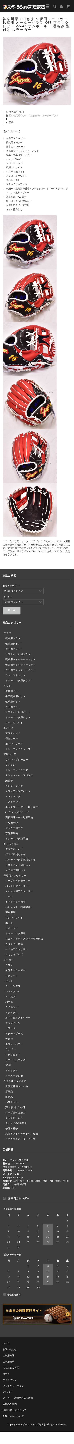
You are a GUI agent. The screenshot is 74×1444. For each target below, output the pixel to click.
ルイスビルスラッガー (18, 1018)
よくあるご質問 (11, 1367)
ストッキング (12, 796)
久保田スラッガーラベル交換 (21, 1133)
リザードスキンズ (15, 1060)
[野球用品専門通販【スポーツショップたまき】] (24, 6)
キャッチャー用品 (15, 902)
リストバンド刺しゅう (18, 865)
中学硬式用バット (15, 696)
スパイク (9, 728)
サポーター (11, 928)
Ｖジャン (10, 765)
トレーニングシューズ (18, 749)
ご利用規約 (8, 1361)
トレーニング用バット (18, 717)
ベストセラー (12, 1102)
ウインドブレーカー (16, 759)
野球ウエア (10, 754)
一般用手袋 (11, 823)
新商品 (9, 1091)
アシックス (11, 1070)
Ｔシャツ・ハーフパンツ (19, 775)
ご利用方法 (8, 1355)
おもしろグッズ (14, 954)
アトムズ (10, 996)
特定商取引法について (14, 1410)
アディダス (11, 1012)
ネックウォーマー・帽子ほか (21, 807)
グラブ (7, 633)
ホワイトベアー (14, 1044)
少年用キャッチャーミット (20, 670)
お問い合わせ (10, 1349)
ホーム (6, 1343)
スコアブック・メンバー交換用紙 (24, 939)
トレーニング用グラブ (18, 680)
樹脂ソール (11, 738)
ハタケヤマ (11, 975)
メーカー (9, 960)
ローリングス (12, 986)
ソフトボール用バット (18, 712)
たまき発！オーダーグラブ (44, 115)
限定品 (9, 1097)
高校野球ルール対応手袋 (19, 817)
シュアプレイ (12, 991)
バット (7, 686)
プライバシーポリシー (14, 1386)
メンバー (7, 1392)
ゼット (9, 981)
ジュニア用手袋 (14, 828)
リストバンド (12, 802)
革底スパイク (12, 733)
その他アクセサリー (16, 949)
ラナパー (10, 1049)
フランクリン (12, 1023)
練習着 (9, 781)
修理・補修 (11, 1128)
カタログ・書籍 (14, 944)
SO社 (8, 1065)
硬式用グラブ (12, 638)
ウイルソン (11, 1007)
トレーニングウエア (16, 770)
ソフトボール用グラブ (18, 654)
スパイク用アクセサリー (19, 891)
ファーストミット (15, 675)
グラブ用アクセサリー (18, 881)
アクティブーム (14, 1033)
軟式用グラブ (12, 644)
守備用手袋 (11, 833)
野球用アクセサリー (15, 875)
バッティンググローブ (16, 812)
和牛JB (9, 1002)
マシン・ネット (14, 918)
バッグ (9, 896)
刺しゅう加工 (11, 844)
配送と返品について (13, 1416)
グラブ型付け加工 (15, 1112)
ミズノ (9, 965)
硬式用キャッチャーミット (20, 659)
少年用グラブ (12, 649)
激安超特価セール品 (16, 1086)
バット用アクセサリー (18, 886)
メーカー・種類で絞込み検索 (18, 1398)
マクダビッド (12, 1055)
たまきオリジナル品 (15, 1081)
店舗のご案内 (10, 1404)
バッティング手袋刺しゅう (20, 859)
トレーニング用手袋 (16, 838)
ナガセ (9, 1039)
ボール (9, 923)
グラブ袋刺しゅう (15, 854)
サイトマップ (10, 1380)
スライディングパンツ (18, 791)
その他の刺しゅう (15, 870)
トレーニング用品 (15, 933)
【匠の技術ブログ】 (15, 1107)
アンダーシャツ (14, 786)
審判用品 (10, 912)
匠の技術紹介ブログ (19, 115)
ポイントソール (14, 744)
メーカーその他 (14, 1076)
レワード (10, 1028)
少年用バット (12, 707)
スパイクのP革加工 (16, 1123)
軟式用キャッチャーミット (20, 665)
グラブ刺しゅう (14, 849)
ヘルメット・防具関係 (18, 907)
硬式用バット (12, 691)
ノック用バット (14, 722)
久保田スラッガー (15, 970)
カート (6, 1374)
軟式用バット (12, 701)
